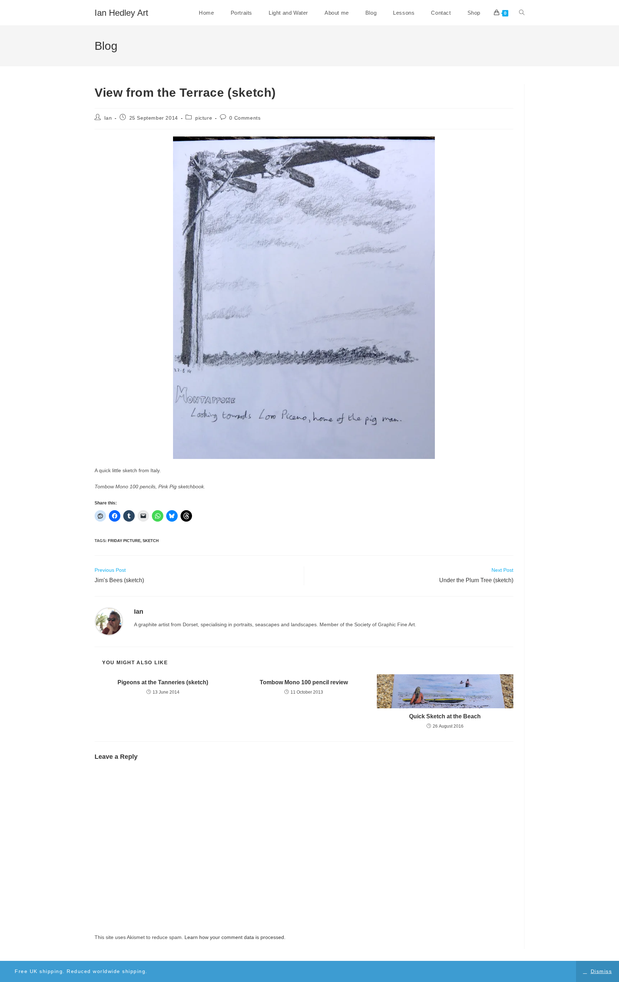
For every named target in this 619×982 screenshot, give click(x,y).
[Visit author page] (109, 621)
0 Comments (244, 118)
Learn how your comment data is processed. (234, 937)
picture (203, 118)
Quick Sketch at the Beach (445, 716)
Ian (108, 118)
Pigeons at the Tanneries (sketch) (162, 682)
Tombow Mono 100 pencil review (304, 682)
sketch (151, 540)
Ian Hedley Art (121, 13)
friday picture (124, 540)
